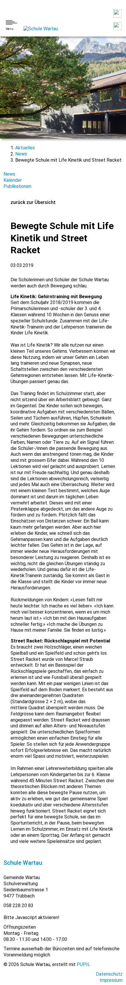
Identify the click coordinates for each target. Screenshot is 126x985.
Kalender (13, 180)
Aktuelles (25, 148)
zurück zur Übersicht (33, 202)
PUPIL (83, 964)
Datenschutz (109, 974)
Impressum (111, 980)
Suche (117, 26)
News (21, 154)
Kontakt (117, 13)
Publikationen (17, 186)
